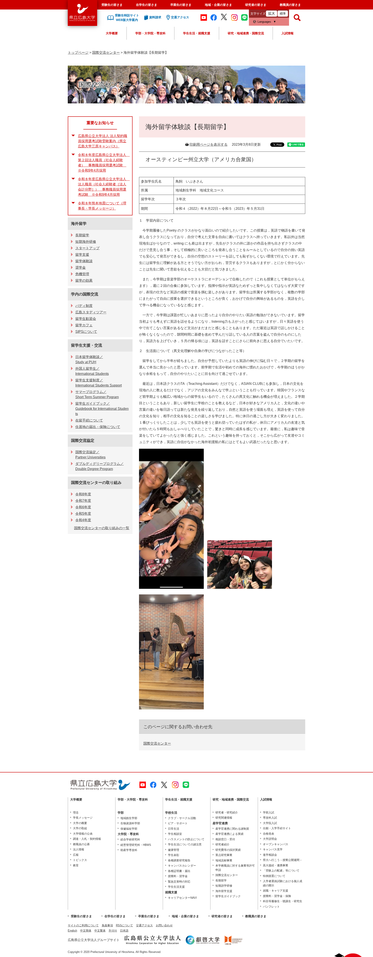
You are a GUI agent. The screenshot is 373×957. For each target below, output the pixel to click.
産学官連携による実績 (229, 833)
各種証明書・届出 (179, 871)
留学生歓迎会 (85, 319)
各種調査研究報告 (179, 860)
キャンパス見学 (273, 849)
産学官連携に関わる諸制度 (232, 828)
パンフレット (271, 906)
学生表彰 (173, 855)
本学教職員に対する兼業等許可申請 (235, 868)
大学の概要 (80, 823)
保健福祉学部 (128, 828)
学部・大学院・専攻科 (150, 33)
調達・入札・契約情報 (87, 838)
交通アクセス (144, 925)
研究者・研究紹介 (226, 812)
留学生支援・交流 (86, 345)
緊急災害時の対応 (179, 881)
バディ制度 (84, 306)
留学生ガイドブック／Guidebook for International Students (102, 409)
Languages (264, 21)
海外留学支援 (223, 891)
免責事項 (107, 925)
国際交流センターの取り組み (96, 482)
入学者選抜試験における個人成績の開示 (282, 883)
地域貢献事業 (223, 860)
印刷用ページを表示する (209, 144)
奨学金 (80, 267)
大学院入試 (270, 823)
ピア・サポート (178, 823)
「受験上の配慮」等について (281, 870)
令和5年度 (83, 513)
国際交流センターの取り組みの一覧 (101, 528)
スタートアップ (87, 248)
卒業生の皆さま (180, 4)
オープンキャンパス (275, 844)
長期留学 (82, 235)
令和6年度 (83, 507)
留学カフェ (84, 325)
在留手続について (89, 420)
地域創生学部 (128, 818)
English (72, 930)
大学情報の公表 (83, 833)
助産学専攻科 (128, 850)
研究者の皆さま (255, 4)
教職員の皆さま (290, 4)
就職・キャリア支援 (275, 890)
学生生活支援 (176, 886)
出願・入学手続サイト (277, 828)
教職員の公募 (81, 844)
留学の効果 (84, 280)
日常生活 (173, 828)
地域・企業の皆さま (218, 4)
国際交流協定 (82, 440)
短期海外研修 (85, 241)
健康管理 (173, 849)
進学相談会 (270, 854)
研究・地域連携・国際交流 (246, 33)
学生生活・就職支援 (196, 33)
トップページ (78, 52)
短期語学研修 (223, 885)
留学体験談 (84, 261)
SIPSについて (86, 331)
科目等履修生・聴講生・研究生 (282, 901)
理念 (76, 812)
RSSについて (124, 925)
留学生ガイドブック (228, 896)
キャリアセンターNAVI (182, 897)
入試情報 (287, 33)
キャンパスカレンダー (182, 865)
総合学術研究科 (130, 839)
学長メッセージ (83, 817)
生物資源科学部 (130, 823)
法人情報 (78, 849)
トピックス (80, 860)
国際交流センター (106, 52)
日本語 (124, 930)
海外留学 (79, 223)
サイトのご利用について (83, 925)
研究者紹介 (222, 844)
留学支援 (82, 254)
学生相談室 (175, 833)
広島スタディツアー (90, 312)
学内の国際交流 (84, 294)
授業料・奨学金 (178, 876)
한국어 (113, 930)
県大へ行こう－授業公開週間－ (282, 860)
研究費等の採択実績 (228, 849)
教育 (76, 865)
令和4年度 (83, 520)
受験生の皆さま (112, 4)
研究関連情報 (223, 817)
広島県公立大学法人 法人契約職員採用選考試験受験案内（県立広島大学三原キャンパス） (102, 141)
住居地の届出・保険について (97, 427)
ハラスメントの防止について (186, 839)
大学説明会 (270, 838)
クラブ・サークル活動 (182, 818)
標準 (283, 13)
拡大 (271, 13)
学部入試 (268, 812)
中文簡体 (85, 930)
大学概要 (112, 33)
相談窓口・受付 (225, 839)
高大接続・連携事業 (275, 865)
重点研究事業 (223, 855)
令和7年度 (83, 500)
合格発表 (268, 833)
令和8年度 (83, 494)
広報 (76, 854)
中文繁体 (100, 930)
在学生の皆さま (146, 4)
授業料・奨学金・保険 (277, 896)
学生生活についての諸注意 (185, 844)
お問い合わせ (164, 925)
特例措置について (274, 876)
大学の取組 (80, 828)
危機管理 (82, 274)
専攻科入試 (270, 817)
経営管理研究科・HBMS (135, 844)
